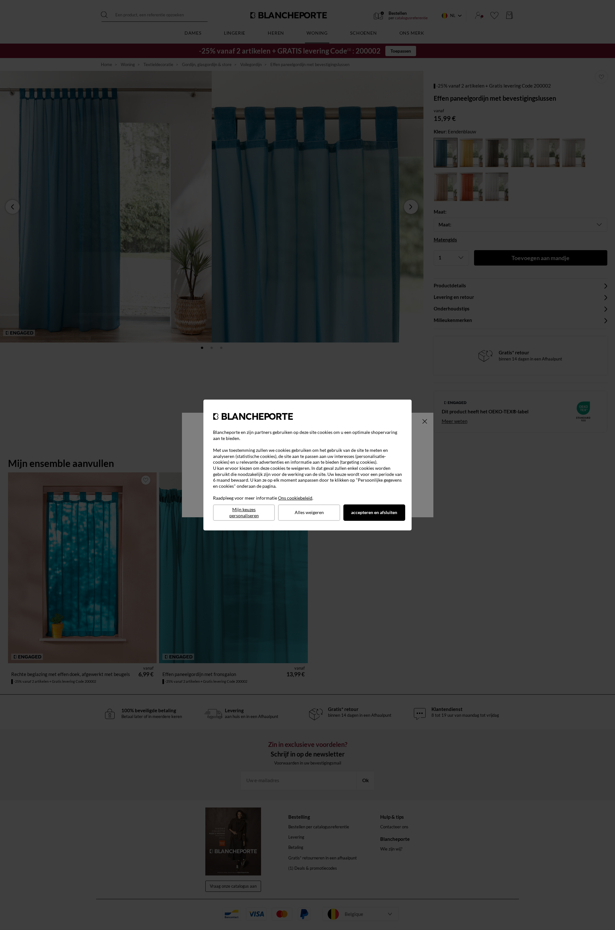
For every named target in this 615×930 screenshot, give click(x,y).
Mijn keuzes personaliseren (244, 512)
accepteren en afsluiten (374, 512)
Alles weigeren (309, 512)
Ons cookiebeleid (295, 498)
